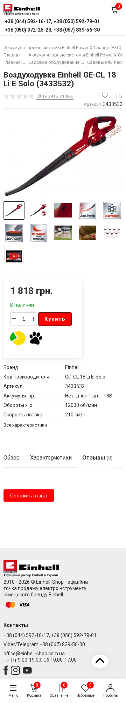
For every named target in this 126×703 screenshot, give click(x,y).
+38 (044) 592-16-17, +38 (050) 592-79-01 (50, 635)
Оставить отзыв (28, 495)
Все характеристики (25, 425)
